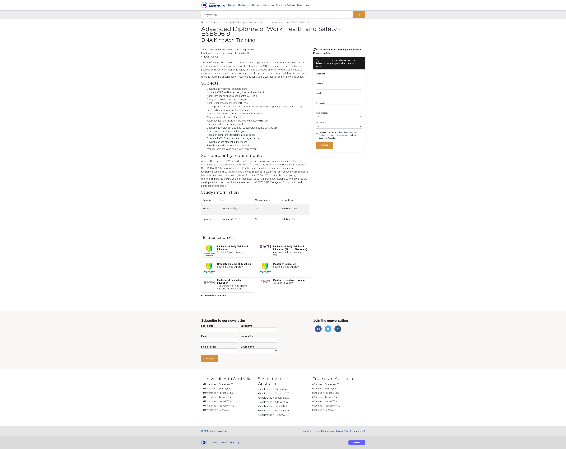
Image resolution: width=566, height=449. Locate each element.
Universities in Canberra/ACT (218, 384)
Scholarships (268, 5)
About (215, 442)
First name (320, 74)
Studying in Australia (285, 5)
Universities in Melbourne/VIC (219, 405)
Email (318, 93)
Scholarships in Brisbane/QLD (274, 397)
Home (204, 22)
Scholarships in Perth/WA (272, 414)
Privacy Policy (342, 431)
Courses (232, 5)
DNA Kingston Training (233, 22)
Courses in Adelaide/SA (325, 397)
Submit (324, 145)
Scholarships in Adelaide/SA (273, 401)
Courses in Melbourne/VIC (326, 405)
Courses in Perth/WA (324, 409)
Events (308, 5)
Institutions (254, 5)
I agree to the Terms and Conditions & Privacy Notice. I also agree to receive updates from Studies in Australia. (338, 135)
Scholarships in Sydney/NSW (274, 393)
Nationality (320, 103)
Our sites (355, 442)
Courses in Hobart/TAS (325, 401)
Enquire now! (358, 431)
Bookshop (235, 442)
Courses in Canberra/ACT (326, 384)
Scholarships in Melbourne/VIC (274, 410)
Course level (321, 122)
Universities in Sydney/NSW (218, 388)
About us (307, 431)
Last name (320, 83)
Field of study (322, 113)
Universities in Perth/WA (216, 409)
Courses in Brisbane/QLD (326, 392)
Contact (224, 442)
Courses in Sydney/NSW (325, 388)
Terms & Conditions (324, 431)
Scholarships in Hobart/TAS (273, 406)
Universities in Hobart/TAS (217, 401)
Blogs (299, 5)
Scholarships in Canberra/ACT (274, 389)
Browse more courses (213, 295)
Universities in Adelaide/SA (218, 397)
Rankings (242, 5)
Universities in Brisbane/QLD (218, 392)
